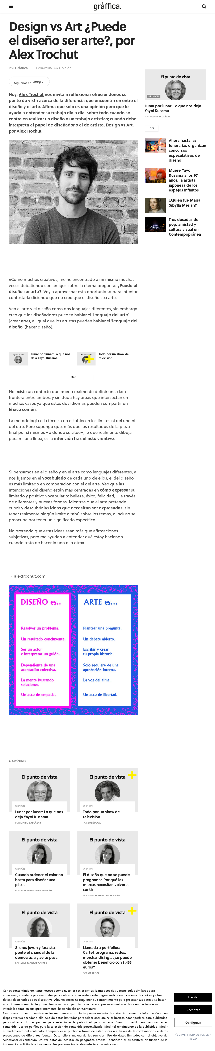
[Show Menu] (11, 6)
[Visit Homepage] (107, 6)
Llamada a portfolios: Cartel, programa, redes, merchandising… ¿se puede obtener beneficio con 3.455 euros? (107, 957)
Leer (151, 128)
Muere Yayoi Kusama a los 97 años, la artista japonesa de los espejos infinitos (184, 180)
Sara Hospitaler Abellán (36, 890)
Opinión (65, 67)
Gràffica (21, 67)
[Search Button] (204, 6)
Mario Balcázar (30, 822)
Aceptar (193, 997)
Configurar (193, 1022)
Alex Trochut (31, 94)
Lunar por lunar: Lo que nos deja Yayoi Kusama (50, 356)
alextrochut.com (29, 576)
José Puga (94, 822)
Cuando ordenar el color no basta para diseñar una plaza (39, 879)
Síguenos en (28, 82)
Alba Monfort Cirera (33, 963)
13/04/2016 (44, 68)
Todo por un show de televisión (114, 356)
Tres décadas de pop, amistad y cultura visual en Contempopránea (185, 227)
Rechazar (193, 1010)
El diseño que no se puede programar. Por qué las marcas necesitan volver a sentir (106, 882)
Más (73, 377)
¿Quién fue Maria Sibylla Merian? (184, 202)
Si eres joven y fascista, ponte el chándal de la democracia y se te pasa (36, 952)
